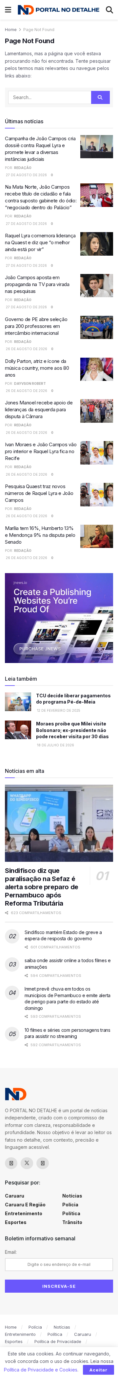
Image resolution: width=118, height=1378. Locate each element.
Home (11, 29)
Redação (22, 168)
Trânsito (72, 1222)
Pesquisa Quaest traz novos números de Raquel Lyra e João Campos (39, 493)
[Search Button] (109, 10)
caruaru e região (25, 1204)
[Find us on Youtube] (58, 1163)
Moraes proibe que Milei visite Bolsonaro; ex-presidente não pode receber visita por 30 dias (72, 730)
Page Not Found (38, 29)
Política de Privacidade (57, 1341)
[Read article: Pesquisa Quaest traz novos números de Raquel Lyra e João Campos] (96, 494)
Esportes (16, 1222)
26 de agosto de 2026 (26, 349)
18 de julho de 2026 (55, 745)
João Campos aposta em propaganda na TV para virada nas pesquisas (37, 284)
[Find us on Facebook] (11, 1163)
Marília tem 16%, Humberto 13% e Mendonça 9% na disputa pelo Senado (40, 535)
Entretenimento (23, 1213)
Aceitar (98, 1369)
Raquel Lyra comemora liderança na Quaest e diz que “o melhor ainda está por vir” (40, 242)
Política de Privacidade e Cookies (40, 1369)
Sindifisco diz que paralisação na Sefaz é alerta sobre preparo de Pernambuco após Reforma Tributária (41, 887)
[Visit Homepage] (58, 9)
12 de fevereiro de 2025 (58, 710)
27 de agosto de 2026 (26, 175)
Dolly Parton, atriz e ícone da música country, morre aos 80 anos (37, 368)
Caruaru (14, 1196)
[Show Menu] (8, 10)
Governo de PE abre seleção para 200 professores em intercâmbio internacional (36, 326)
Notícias (72, 1196)
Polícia (70, 1204)
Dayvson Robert (30, 383)
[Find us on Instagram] (42, 1163)
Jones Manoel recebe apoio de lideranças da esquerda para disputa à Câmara (39, 409)
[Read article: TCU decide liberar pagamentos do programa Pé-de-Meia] (18, 701)
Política (71, 1213)
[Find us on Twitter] (27, 1163)
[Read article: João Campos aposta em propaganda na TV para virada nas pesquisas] (96, 286)
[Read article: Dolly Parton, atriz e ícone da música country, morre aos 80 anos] (96, 369)
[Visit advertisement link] (59, 618)
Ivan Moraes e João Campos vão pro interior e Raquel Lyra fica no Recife (40, 451)
